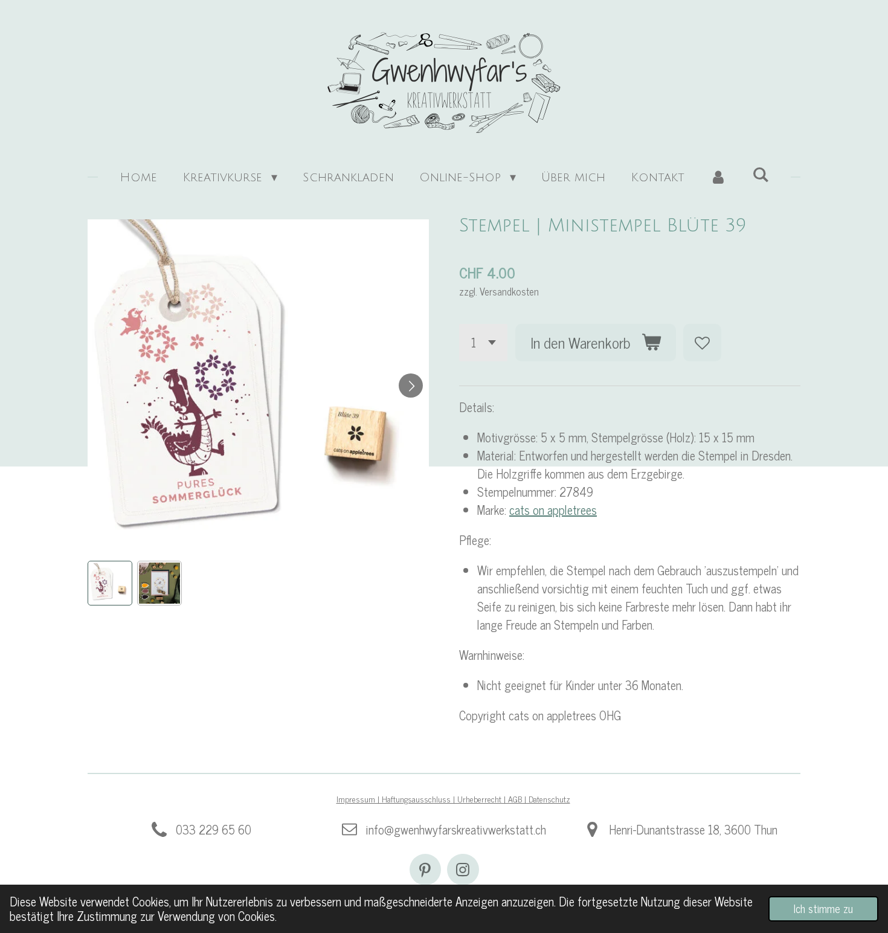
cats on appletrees (553, 510)
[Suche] (760, 175)
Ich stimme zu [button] (823, 908)
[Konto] (718, 177)
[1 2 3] (483, 343)
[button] (110, 583)
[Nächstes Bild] (411, 385)
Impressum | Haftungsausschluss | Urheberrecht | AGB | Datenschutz (453, 798)
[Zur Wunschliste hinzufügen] (702, 343)
